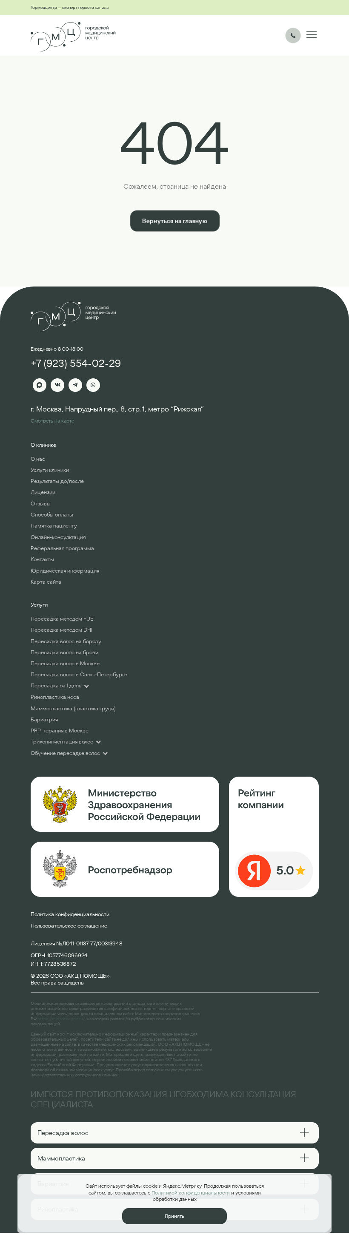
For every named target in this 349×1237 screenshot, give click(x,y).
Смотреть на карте (52, 420)
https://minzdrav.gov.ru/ (61, 1018)
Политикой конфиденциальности (191, 1192)
